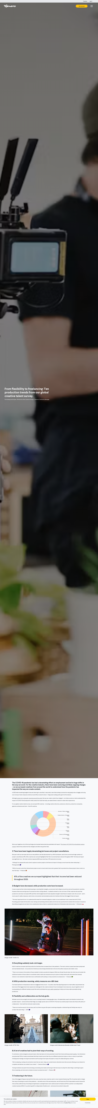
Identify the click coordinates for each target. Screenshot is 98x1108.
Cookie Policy (67, 1102)
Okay (87, 1099)
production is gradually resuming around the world (29, 798)
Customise (87, 1102)
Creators (85, 1)
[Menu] (91, 6)
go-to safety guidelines (53, 989)
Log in (91, 1)
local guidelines (16, 989)
